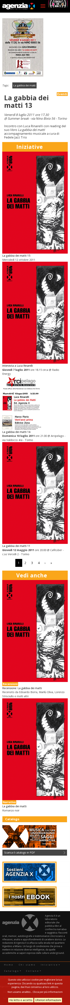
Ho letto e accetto (20, 1000)
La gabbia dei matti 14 (16, 432)
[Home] (18, 6)
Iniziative (49, 964)
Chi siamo (27, 964)
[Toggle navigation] (43, 6)
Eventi (62, 94)
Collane (32, 970)
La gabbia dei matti (24, 85)
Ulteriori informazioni (48, 1000)
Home (9, 964)
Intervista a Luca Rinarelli (17, 365)
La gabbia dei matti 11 (16, 546)
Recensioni (10, 684)
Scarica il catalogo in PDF (19, 852)
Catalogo (11, 970)
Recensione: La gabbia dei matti (22, 688)
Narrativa (9, 802)
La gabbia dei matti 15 (16, 255)
